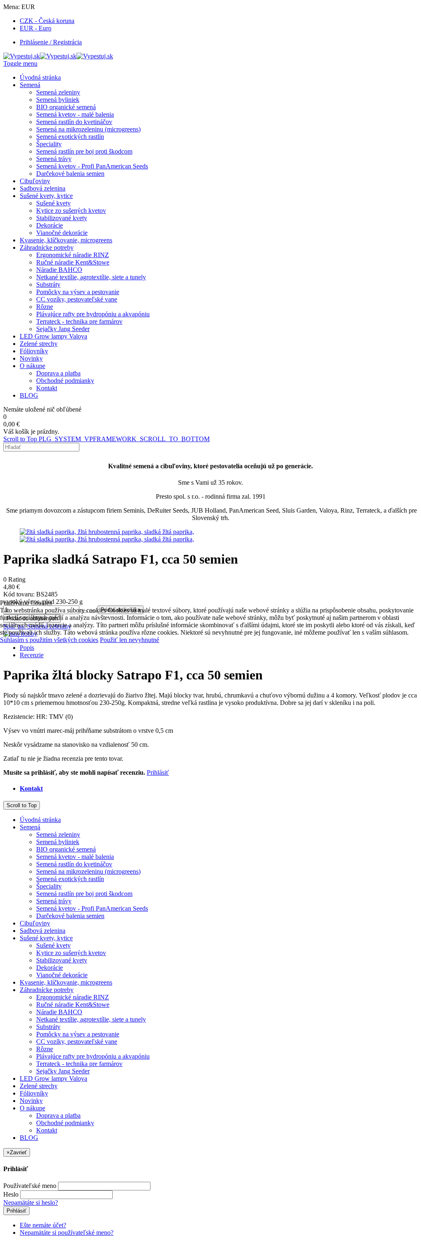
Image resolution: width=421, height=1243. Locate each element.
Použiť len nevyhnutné (129, 639)
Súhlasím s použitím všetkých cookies (49, 639)
